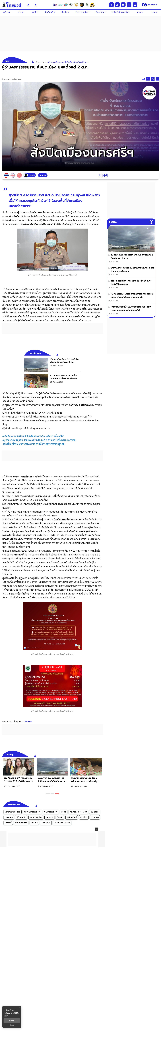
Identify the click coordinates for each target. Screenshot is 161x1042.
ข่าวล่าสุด (95, 817)
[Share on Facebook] (148, 79)
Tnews (28, 721)
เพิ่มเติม (6, 1016)
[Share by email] (157, 79)
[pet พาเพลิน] (71, 4)
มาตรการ (49, 817)
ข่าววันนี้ (8, 822)
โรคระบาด (9, 817)
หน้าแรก (38, 62)
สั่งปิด (63, 811)
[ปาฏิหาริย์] (81, 4)
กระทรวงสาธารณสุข (78, 811)
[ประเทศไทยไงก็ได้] (92, 4)
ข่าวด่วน (83, 817)
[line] (135, 4)
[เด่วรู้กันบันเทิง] (65, 4)
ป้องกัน (60, 817)
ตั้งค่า (12, 1025)
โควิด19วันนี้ (72, 817)
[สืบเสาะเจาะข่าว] (55, 4)
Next (102, 754)
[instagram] (129, 4)
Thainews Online (62, 822)
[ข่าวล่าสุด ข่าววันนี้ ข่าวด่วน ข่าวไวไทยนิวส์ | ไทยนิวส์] (13, 4)
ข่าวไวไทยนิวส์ (21, 822)
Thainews (45, 822)
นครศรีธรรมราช (51, 811)
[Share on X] (153, 79)
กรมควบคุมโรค (36, 817)
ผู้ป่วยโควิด (21, 817)
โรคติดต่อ (95, 811)
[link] (52, 365)
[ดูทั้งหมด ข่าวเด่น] (151, 222)
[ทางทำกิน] (76, 4)
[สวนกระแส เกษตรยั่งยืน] (87, 4)
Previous (97, 754)
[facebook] (111, 4)
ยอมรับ (11, 1021)
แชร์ (143, 79)
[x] (117, 4)
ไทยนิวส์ (34, 822)
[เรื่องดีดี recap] (60, 4)
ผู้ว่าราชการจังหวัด (12, 811)
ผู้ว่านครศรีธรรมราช (32, 811)
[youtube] (123, 4)
